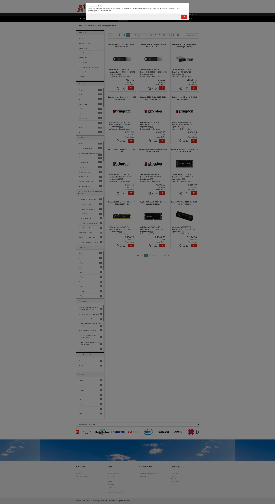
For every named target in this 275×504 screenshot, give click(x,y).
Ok (184, 16)
